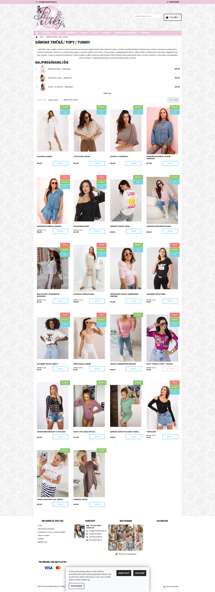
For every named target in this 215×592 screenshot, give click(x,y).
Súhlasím (139, 573)
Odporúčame (53, 100)
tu (89, 579)
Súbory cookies (44, 535)
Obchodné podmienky (46, 529)
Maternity (71, 32)
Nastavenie (76, 586)
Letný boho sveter (60, 78)
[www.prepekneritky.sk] (49, 17)
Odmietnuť (123, 573)
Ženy (59, 32)
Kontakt (145, 32)
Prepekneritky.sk (95, 534)
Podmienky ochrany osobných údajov (52, 532)
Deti (95, 32)
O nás (40, 525)
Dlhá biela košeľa (59, 69)
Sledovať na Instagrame (127, 554)
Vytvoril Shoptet (172, 586)
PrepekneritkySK (95, 537)
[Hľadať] (160, 16)
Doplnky (106, 32)
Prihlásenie (174, 2)
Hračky (84, 32)
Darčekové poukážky (125, 32)
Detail (60, 163)
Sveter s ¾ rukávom (60, 87)
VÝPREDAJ (47, 32)
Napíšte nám (42, 542)
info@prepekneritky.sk (48, 2)
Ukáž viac (107, 93)
